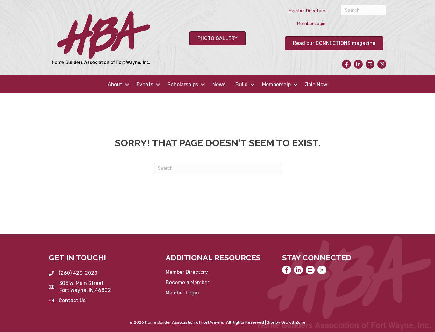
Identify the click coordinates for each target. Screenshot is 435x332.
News (218, 84)
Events (145, 84)
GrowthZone (293, 322)
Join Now (316, 84)
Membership (276, 84)
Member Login (311, 23)
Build (241, 84)
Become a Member (187, 283)
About (115, 84)
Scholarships (183, 84)
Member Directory (307, 11)
